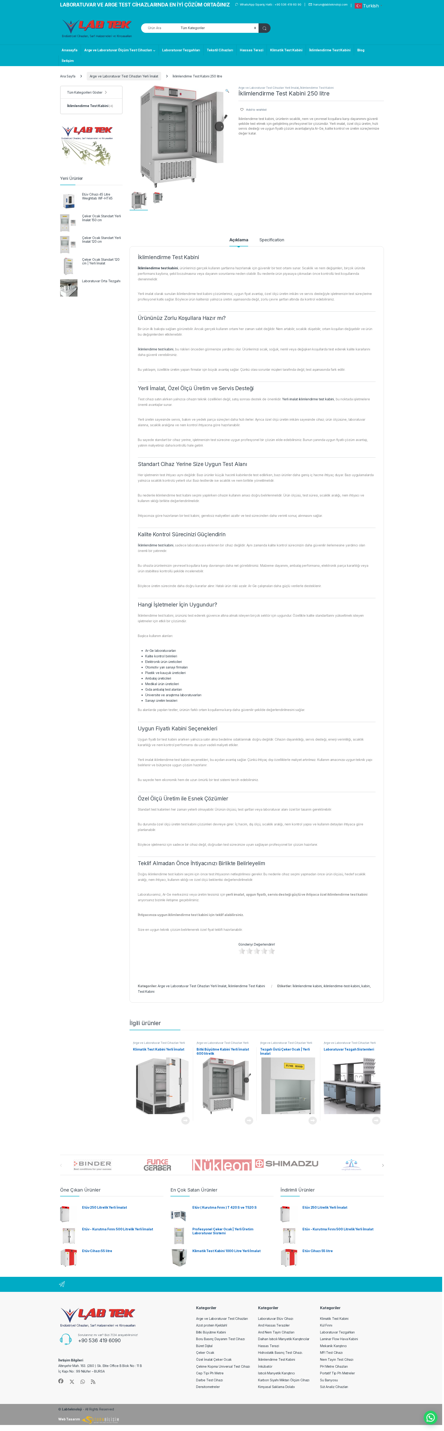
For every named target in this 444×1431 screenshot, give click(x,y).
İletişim (68, 61)
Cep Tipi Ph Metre (210, 1373)
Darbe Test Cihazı (209, 1380)
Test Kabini (146, 991)
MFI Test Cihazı (331, 1352)
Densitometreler (208, 1387)
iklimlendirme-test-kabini (342, 986)
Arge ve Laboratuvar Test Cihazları (222, 1319)
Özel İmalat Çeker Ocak (214, 1359)
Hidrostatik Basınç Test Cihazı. (280, 1352)
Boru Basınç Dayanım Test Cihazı (220, 1339)
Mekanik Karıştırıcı (333, 1346)
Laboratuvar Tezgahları (181, 50)
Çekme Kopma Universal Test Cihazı (223, 1366)
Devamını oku (183, 1121)
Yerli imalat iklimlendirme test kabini (308, 399)
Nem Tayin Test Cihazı (336, 1359)
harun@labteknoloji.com (330, 4)
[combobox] (159, 28)
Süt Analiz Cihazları (334, 1387)
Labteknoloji (72, 1409)
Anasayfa (69, 50)
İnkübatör (265, 1366)
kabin (365, 986)
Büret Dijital (204, 1346)
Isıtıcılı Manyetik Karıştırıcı (276, 1373)
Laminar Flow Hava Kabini (339, 1339)
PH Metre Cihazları (334, 1366)
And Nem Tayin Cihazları (276, 1332)
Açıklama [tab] (238, 240)
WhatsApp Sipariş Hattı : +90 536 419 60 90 (270, 4)
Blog (360, 50)
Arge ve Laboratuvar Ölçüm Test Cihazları (118, 50)
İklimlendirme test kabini (155, 349)
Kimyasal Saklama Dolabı (276, 1387)
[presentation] (383, 1165)
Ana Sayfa (67, 76)
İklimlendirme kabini (307, 986)
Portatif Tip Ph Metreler (337, 1373)
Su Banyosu (329, 1380)
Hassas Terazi (251, 50)
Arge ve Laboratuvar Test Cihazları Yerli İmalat (124, 76)
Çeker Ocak (205, 1352)
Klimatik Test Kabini (286, 50)
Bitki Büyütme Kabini (211, 1332)
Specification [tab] (271, 240)
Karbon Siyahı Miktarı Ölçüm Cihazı (283, 1380)
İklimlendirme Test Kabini (330, 50)
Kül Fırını (326, 1325)
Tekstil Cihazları (220, 50)
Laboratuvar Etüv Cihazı (275, 1319)
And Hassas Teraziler (274, 1325)
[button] (227, 91)
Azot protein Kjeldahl (211, 1325)
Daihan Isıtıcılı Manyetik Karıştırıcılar (283, 1339)
